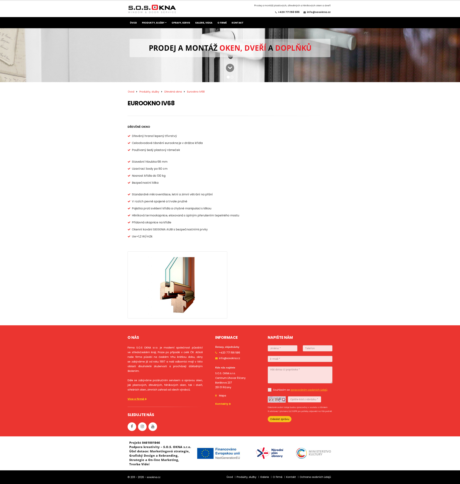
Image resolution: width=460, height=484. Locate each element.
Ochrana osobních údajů (315, 477)
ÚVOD (133, 22)
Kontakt (291, 477)
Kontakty (222, 404)
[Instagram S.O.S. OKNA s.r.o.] (142, 426)
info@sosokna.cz (319, 12)
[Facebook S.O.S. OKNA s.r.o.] (132, 426)
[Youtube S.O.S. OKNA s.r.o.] (152, 426)
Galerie (264, 477)
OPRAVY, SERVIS (181, 22)
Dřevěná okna (173, 91)
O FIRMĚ (222, 22)
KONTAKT (237, 22)
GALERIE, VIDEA (203, 22)
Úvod (131, 91)
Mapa (222, 395)
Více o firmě (136, 399)
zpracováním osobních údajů (309, 390)
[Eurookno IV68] (177, 284)
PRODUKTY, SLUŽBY (153, 22)
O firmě (277, 477)
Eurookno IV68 (196, 91)
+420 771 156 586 (289, 12)
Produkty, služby (149, 91)
